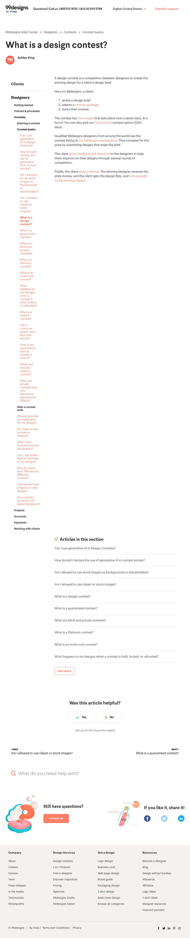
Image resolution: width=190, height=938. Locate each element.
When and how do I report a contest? (26, 369)
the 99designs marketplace (98, 140)
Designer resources (154, 904)
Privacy (77, 928)
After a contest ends (26, 409)
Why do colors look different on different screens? (28, 473)
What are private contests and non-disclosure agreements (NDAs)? (28, 390)
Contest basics (92, 32)
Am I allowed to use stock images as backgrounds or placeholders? (28, 183)
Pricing (57, 885)
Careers (13, 873)
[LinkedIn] (181, 818)
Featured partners (153, 910)
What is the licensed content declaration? (28, 445)
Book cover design (109, 898)
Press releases (17, 885)
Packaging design (109, 885)
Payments (20, 522)
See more (64, 671)
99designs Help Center (22, 32)
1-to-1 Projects (61, 867)
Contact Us (56, 818)
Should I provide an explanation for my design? (27, 419)
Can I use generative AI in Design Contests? (27, 140)
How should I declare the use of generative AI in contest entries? (28, 160)
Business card (106, 867)
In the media (16, 892)
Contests (70, 32)
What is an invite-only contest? (27, 276)
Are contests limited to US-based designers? (28, 501)
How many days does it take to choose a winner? (27, 351)
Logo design (105, 861)
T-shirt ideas (150, 898)
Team (11, 879)
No (112, 717)
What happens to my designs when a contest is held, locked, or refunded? (28, 295)
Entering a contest (28, 123)
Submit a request (166, 9)
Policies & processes (27, 111)
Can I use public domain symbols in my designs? (27, 458)
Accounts (20, 516)
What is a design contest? (26, 221)
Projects (19, 510)
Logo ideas (149, 892)
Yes (84, 717)
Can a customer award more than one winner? (28, 332)
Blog (145, 867)
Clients (17, 84)
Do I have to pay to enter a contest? (27, 432)
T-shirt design (106, 892)
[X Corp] (164, 818)
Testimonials (16, 898)
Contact (13, 867)
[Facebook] (147, 818)
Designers (51, 32)
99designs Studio (64, 898)
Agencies (58, 892)
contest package (86, 104)
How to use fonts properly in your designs (28, 488)
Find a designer (62, 873)
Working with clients (27, 528)
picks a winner (89, 171)
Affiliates (147, 885)
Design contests (63, 861)
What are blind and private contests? (26, 248)
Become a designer (154, 861)
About (12, 861)
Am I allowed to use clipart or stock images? (28, 205)
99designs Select (64, 904)
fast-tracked (103, 122)
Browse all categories (111, 904)
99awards (148, 879)
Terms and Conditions (55, 928)
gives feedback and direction (89, 153)
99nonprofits (16, 904)
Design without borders (156, 873)
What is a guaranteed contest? (27, 234)
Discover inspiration (65, 879)
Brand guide (105, 879)
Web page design (108, 873)
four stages (86, 118)
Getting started (23, 105)
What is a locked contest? (26, 315)
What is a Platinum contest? (26, 263)
